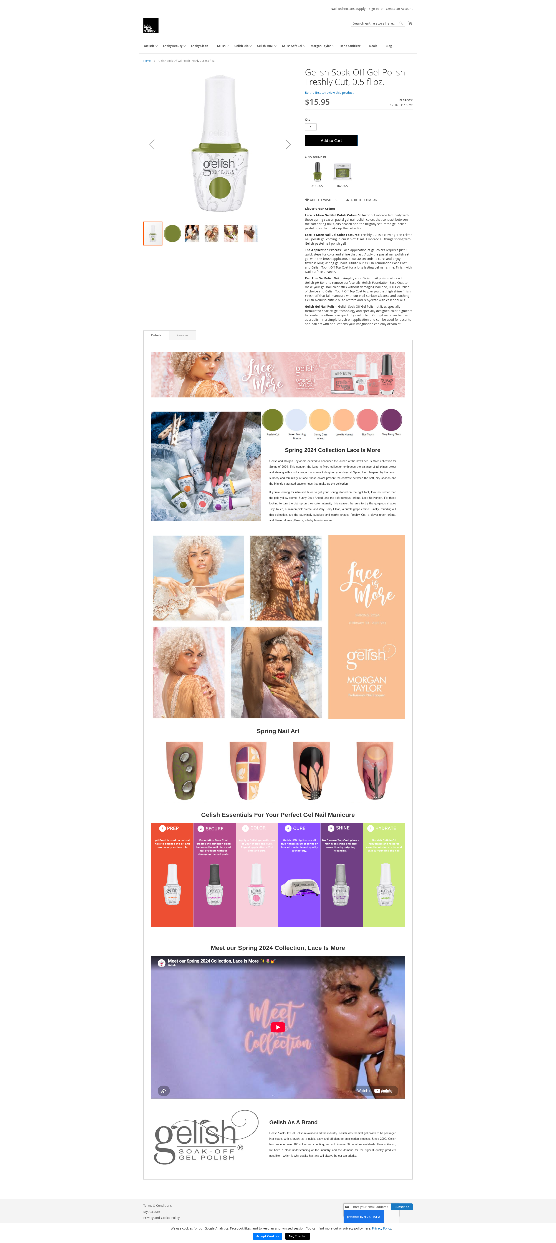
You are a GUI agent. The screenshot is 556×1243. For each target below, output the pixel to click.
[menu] (278, 46)
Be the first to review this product (329, 92)
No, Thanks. (297, 1236)
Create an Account (399, 9)
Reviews (182, 335)
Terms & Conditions (157, 1205)
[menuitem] (149, 46)
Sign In (374, 9)
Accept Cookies (267, 1236)
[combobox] (378, 23)
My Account (151, 1212)
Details (156, 335)
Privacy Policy (381, 1228)
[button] (152, 144)
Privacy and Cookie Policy (161, 1218)
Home (147, 60)
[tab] (156, 335)
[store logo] (151, 25)
